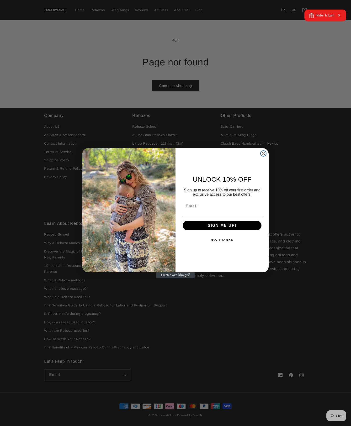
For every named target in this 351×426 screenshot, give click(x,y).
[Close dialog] (263, 153)
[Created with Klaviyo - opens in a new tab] (175, 275)
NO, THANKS (222, 240)
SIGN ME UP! (222, 225)
